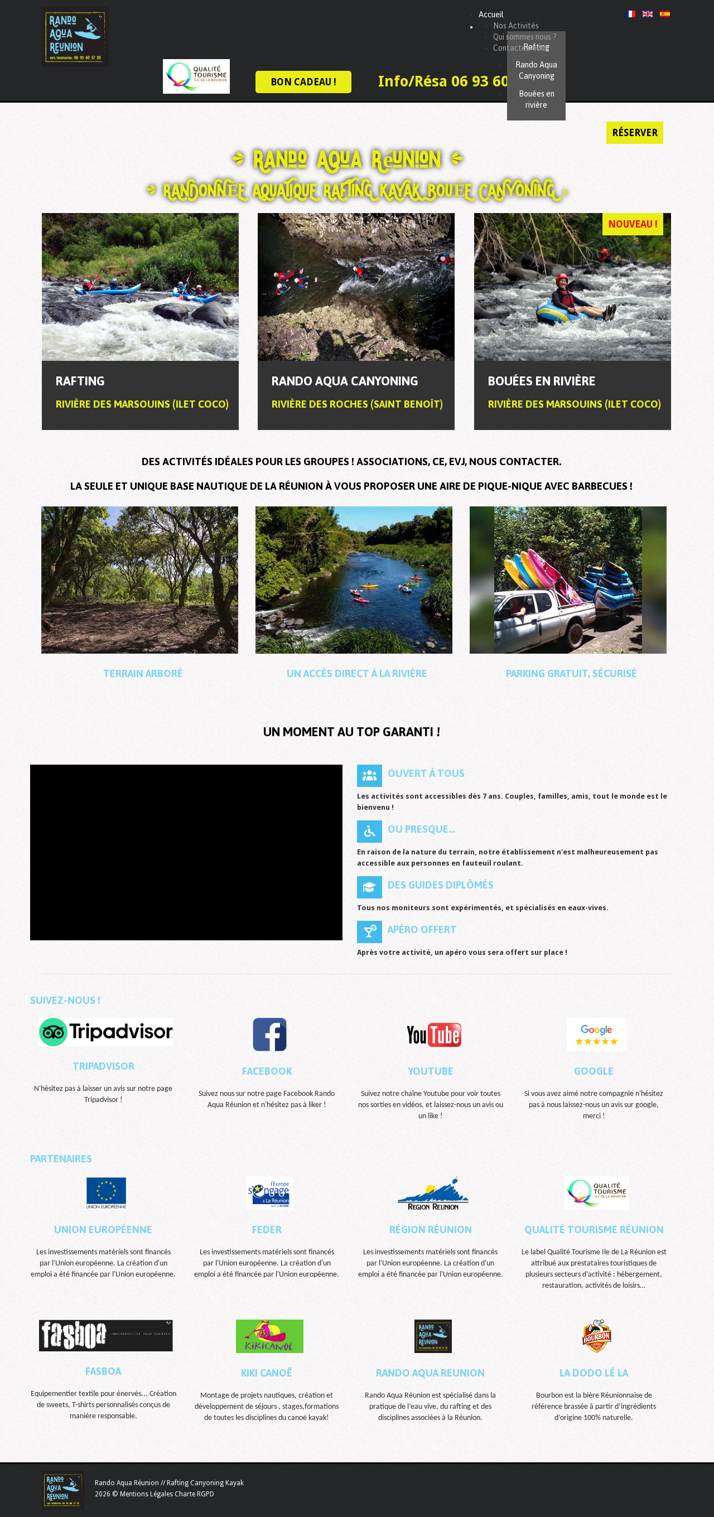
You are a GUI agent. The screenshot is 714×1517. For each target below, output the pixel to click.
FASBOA (103, 1371)
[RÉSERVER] (140, 287)
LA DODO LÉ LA (593, 1373)
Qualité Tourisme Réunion (594, 1229)
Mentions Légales (146, 1494)
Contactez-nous (520, 48)
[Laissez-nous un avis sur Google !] (596, 1034)
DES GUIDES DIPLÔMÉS (441, 885)
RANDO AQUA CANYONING (345, 381)
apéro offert (422, 929)
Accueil (491, 14)
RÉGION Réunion (430, 1229)
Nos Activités (516, 25)
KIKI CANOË (266, 1373)
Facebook (267, 1071)
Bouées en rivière (536, 99)
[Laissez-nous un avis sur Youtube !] (433, 1034)
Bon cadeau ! (303, 82)
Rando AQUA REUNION (430, 1373)
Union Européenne (103, 1229)
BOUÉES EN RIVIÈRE (542, 381)
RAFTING (80, 381)
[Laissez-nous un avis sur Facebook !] (269, 1034)
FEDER (267, 1229)
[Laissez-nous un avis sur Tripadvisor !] (106, 1032)
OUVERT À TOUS (426, 773)
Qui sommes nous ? (525, 36)
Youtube (431, 1071)
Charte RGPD (194, 1494)
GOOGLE (594, 1071)
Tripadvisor (103, 1066)
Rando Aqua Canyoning (536, 70)
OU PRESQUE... (421, 829)
